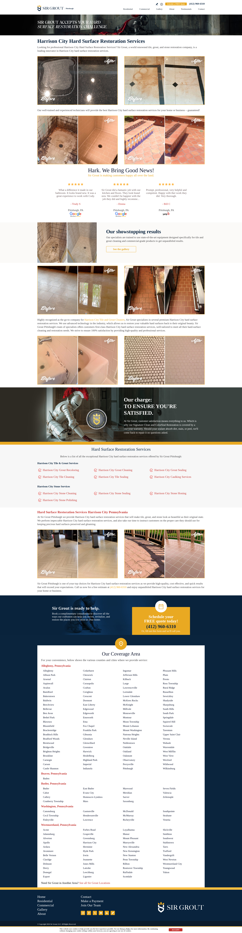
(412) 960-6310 (197, 3)
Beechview (48, 704)
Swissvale (168, 726)
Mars (85, 801)
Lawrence (88, 819)
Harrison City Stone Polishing (60, 500)
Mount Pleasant (130, 838)
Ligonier (87, 876)
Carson (46, 764)
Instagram (83, 913)
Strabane (167, 815)
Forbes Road (89, 829)
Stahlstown (168, 842)
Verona (166, 738)
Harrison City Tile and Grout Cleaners (104, 319)
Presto (166, 679)
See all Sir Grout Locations (94, 882)
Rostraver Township (133, 868)
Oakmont (127, 755)
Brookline (48, 755)
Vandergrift (168, 855)
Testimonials (186, 9)
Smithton (167, 834)
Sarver (126, 797)
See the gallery (121, 249)
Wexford (167, 760)
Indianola (87, 768)
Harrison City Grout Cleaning (115, 470)
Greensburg (89, 838)
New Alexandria (131, 846)
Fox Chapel (88, 726)
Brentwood (48, 743)
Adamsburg (49, 834)
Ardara (46, 846)
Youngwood (169, 868)
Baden (46, 778)
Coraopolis (88, 683)
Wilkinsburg (169, 768)
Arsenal (47, 679)
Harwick (87, 751)
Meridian (127, 792)
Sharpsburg (168, 704)
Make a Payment (92, 901)
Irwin (85, 855)
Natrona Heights (131, 734)
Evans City (88, 792)
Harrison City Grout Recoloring (61, 470)
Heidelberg (88, 755)
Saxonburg (128, 801)
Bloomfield (48, 726)
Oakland (127, 751)
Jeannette (87, 859)
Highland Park (90, 760)
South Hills (168, 709)
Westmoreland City (172, 863)
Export (46, 876)
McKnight (128, 704)
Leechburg (88, 872)
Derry (46, 868)
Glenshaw (88, 738)
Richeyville (128, 819)
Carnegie (47, 760)
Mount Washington (132, 730)
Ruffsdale (128, 872)
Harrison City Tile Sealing (113, 476)
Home (41, 897)
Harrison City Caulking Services (172, 476)
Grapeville (88, 834)
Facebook (89, 913)
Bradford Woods (51, 738)
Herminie (87, 846)
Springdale (168, 717)
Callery (46, 797)
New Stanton (129, 855)
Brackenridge (49, 730)
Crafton (87, 687)
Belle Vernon (49, 855)
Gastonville (88, 811)
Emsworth (88, 717)
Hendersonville (90, 815)
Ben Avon (48, 713)
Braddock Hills (50, 734)
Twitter (95, 913)
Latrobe (87, 868)
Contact (201, 9)
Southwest (168, 838)
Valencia (167, 792)
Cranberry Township (53, 801)
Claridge (47, 859)
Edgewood (88, 709)
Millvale (127, 709)
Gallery (159, 9)
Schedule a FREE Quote (176, 4)
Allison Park (49, 675)
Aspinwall (48, 683)
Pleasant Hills (169, 670)
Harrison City (90, 842)
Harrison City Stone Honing (170, 493)
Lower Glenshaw (131, 696)
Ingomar (127, 670)
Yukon (166, 872)
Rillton (126, 863)
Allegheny (48, 670)
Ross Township (170, 683)
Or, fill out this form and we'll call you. (161, 631)
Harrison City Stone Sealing (114, 493)
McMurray (128, 815)
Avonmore (48, 851)
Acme (46, 829)
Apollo (46, 842)
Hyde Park (88, 851)
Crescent (87, 696)
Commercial (144, 9)
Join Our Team (91, 905)
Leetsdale (127, 692)
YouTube (101, 913)
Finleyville (48, 819)
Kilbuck (127, 679)
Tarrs (165, 846)
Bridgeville (48, 747)
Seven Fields (169, 788)
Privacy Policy (125, 929)
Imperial (87, 764)
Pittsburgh (128, 768)
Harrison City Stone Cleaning (59, 493)
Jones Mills (88, 863)
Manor (126, 834)
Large (126, 683)
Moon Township (131, 721)
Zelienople (168, 797)
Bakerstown (49, 696)
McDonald (128, 811)
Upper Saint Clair (171, 734)
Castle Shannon (50, 768)
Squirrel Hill (169, 721)
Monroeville (129, 713)
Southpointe (169, 811)
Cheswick (88, 675)
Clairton (87, 679)
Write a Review (157, 4)
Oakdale (127, 747)
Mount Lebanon (131, 726)
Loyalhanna (129, 829)
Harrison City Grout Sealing (170, 470)
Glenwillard (89, 743)
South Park (168, 713)
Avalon (46, 687)
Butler (46, 788)
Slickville (167, 829)
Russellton (168, 692)
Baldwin (47, 700)
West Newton (169, 859)
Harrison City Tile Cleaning (58, 476)
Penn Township (130, 859)
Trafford (167, 851)
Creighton (88, 692)
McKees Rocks (130, 700)
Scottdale (127, 876)
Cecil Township (51, 815)
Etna (85, 721)
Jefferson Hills (130, 675)
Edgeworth (88, 713)
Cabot (46, 792)
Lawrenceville (130, 687)
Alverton (47, 838)
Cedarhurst (88, 670)
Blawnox (47, 721)
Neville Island (130, 738)
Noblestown (129, 743)
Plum (165, 675)
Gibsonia (87, 734)
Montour (127, 717)
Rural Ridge (169, 687)
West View (168, 755)
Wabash (167, 743)
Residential (128, 9)
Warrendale (168, 747)
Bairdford (48, 692)
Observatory (129, 760)
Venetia (166, 819)
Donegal (47, 872)
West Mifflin (169, 751)
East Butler (88, 788)
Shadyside (168, 700)
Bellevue (47, 709)
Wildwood (168, 764)
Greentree (88, 747)
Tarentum (167, 730)
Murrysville (129, 842)
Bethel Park (49, 717)
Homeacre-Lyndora (92, 797)
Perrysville (128, 764)
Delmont (47, 863)
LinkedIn (107, 913)
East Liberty (89, 704)
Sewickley (168, 696)
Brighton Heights (51, 751)
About (171, 9)
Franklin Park (90, 730)
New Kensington (131, 851)
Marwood (128, 788)
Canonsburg (49, 811)
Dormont (87, 700)
